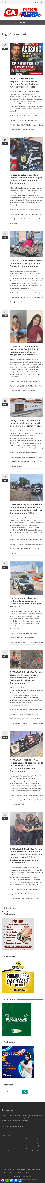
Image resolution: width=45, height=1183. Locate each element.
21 (32, 1148)
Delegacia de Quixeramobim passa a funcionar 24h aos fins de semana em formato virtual (26, 423)
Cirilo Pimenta (20, 457)
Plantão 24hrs (25, 462)
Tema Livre (27, 1176)
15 (38, 1146)
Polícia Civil (28, 125)
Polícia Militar (14, 549)
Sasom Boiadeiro (30, 219)
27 (26, 1151)
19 (20, 1148)
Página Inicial (7, 1170)
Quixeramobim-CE (16, 129)
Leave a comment (33, 302)
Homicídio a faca (20, 297)
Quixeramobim (33, 116)
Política (21, 1173)
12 (20, 1146)
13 (26, 1146)
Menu (36, 2)
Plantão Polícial (21, 116)
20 (26, 1148)
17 (8, 1148)
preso (35, 125)
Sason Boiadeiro (28, 129)
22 (38, 1148)
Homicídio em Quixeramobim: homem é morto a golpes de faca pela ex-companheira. (25, 263)
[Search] (25, 1092)
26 (20, 1151)
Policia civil (19, 125)
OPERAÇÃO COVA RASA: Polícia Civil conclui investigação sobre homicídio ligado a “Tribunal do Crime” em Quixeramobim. (26, 677)
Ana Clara (18, 386)
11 (14, 1146)
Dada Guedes (28, 120)
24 (8, 1151)
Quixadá (40, 125)
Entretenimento (32, 1173)
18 (14, 1148)
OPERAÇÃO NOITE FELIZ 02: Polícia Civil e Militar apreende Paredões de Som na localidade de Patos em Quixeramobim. (26, 765)
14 (32, 1146)
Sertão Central (32, 452)
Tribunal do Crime (32, 898)
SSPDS (25, 642)
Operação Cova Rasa (31, 714)
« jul (3, 1158)
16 (2, 1148)
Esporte (17, 1176)
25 (14, 1151)
